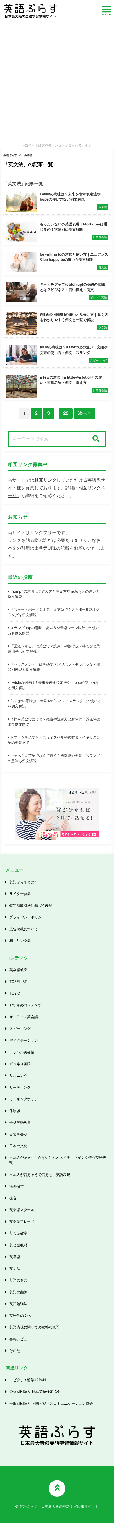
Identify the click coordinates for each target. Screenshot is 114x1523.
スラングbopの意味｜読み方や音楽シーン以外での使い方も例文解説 (53, 631)
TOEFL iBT (18, 981)
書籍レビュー (20, 1339)
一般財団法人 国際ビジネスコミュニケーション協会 (51, 1403)
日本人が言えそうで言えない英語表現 (40, 1174)
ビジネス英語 (20, 1064)
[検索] (95, 439)
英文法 (14, 1268)
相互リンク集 (20, 940)
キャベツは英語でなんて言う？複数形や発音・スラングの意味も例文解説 (54, 758)
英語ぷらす (10, 155)
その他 (14, 1350)
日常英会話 (18, 1134)
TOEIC (14, 993)
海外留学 (16, 1186)
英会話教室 (18, 970)
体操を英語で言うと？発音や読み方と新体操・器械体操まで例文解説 (54, 722)
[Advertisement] (57, 82)
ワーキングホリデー (25, 1099)
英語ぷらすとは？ (23, 882)
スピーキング (20, 1028)
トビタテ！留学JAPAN (27, 1380)
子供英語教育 (20, 1122)
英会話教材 (18, 1245)
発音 (13, 1198)
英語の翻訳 (18, 1292)
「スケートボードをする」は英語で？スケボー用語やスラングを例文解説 (54, 612)
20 (66, 413)
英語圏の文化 (20, 1315)
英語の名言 (18, 1280)
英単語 (28, 155)
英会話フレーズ (22, 1221)
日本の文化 (18, 1146)
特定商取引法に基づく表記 (31, 905)
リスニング (18, 1075)
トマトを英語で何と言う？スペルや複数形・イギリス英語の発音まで (54, 740)
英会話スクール (22, 1209)
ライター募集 (20, 893)
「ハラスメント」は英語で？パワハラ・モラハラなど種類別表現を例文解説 (54, 667)
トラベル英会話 (22, 1052)
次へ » (84, 413)
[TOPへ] (57, 1488)
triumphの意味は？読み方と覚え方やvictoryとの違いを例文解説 (54, 594)
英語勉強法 (18, 1303)
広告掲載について (23, 929)
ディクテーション (23, 1040)
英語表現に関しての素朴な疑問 (34, 1327)
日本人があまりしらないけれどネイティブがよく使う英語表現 (58, 1160)
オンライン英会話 (23, 1017)
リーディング (20, 1087)
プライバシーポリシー (27, 917)
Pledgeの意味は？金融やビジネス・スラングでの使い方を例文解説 (54, 703)
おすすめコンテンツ (25, 1005)
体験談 (14, 1111)
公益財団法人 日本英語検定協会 (35, 1391)
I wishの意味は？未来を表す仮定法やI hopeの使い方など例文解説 (53, 685)
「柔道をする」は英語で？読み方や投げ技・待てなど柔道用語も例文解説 (54, 649)
